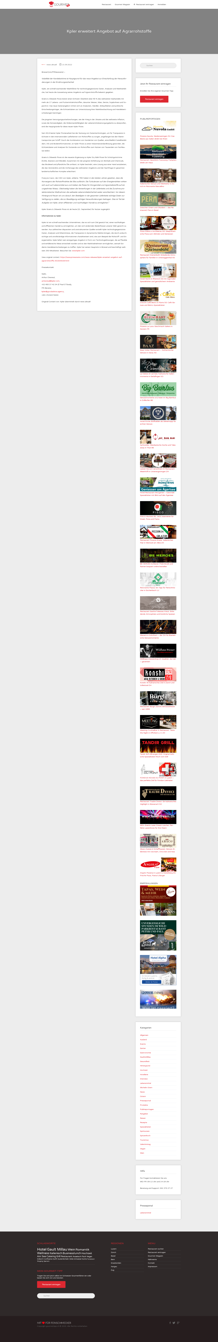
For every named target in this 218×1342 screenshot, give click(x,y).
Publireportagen (147, 1109)
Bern (113, 1259)
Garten (143, 1048)
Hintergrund (145, 1066)
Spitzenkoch (145, 1136)
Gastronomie (145, 1053)
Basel (113, 1256)
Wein (142, 1153)
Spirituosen (144, 1131)
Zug (112, 1270)
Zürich (113, 1252)
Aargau (114, 1266)
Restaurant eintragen (145, 4)
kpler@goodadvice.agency (53, 291)
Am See (41, 1256)
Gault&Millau (145, 1057)
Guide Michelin (63, 1259)
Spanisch (46, 1261)
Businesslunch (72, 1253)
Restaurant (106, 4)
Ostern (143, 1096)
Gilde (71, 1259)
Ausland (143, 1040)
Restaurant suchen (156, 1249)
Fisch (84, 1256)
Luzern (113, 1249)
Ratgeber (144, 1114)
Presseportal (145, 1101)
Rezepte (143, 1122)
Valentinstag (145, 1144)
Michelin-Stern (146, 1087)
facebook (170, 1322)
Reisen (143, 1118)
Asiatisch (77, 1256)
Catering (51, 1256)
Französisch (91, 1259)
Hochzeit (144, 1070)
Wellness (43, 1253)
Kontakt (151, 1263)
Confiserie (48, 1259)
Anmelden (162, 4)
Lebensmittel (145, 1083)
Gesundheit (144, 1061)
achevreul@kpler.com (50, 281)
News (142, 1092)
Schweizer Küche (80, 1259)
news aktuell (52, 65)
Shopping (40, 1261)
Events (143, 1044)
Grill (58, 1256)
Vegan (142, 1149)
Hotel (41, 1249)
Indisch (40, 1259)
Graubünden (116, 1263)
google (178, 1322)
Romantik (82, 1249)
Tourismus (144, 1140)
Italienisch (56, 1253)
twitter (173, 1322)
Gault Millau (57, 1249)
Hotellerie (144, 1074)
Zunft (54, 1259)
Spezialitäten (145, 1127)
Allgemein (144, 1035)
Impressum (152, 1266)
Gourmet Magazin (122, 4)
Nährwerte (152, 1259)
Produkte (144, 1105)
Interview (144, 1079)
